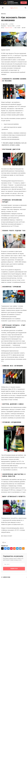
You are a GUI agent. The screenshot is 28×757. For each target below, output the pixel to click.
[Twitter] (2, 548)
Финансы (3, 13)
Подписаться (14, 568)
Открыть (24, 2)
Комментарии (6, 577)
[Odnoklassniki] (23, 548)
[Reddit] (14, 548)
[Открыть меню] (2, 7)
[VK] (20, 548)
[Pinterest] (11, 548)
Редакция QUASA (8, 27)
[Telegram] (17, 548)
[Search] (25, 7)
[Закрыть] (2, 3)
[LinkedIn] (8, 548)
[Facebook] (5, 548)
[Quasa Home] (14, 8)
